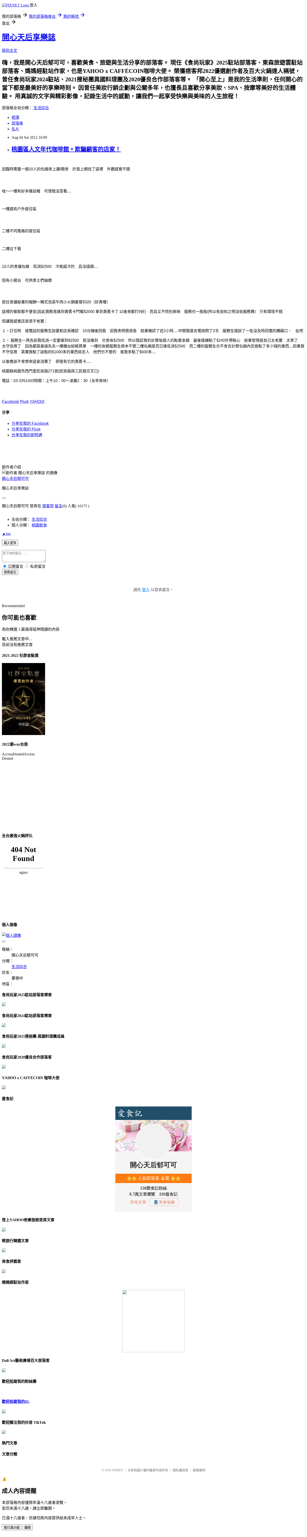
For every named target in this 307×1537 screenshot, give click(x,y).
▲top (6, 534)
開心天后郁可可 (15, 479)
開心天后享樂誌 (29, 37)
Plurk (24, 402)
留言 (58, 506)
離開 (27, 1527)
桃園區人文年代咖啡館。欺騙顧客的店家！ (66, 149)
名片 (15, 129)
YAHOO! (37, 402)
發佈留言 (10, 572)
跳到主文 (9, 50)
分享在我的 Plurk (26, 429)
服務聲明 (199, 1470)
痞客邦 (48, 506)
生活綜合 (41, 108)
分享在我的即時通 (27, 435)
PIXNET (117, 1470)
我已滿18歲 (12, 1527)
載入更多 (10, 543)
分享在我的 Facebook (30, 423)
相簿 (15, 117)
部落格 (17, 123)
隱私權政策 (180, 1470)
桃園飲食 (39, 525)
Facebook (10, 402)
